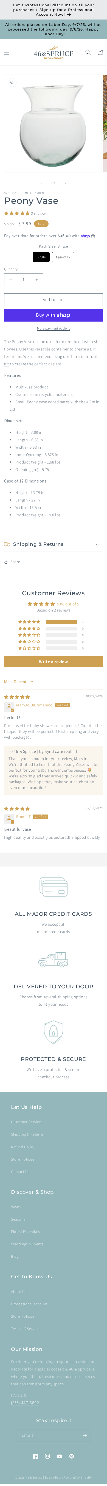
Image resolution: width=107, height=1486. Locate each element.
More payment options (53, 328)
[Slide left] (41, 183)
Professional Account (29, 1303)
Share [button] (15, 561)
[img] (17, 697)
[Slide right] (66, 183)
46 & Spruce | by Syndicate (44, 1477)
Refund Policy (23, 1146)
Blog (15, 1256)
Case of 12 (63, 255)
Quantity (11, 269)
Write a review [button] (53, 662)
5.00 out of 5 (68, 604)
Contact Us (20, 1171)
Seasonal (19, 1219)
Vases (16, 1206)
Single (41, 255)
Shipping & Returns (27, 1134)
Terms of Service (25, 1328)
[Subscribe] (85, 1435)
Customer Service (26, 1121)
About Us (19, 1291)
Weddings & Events (27, 1243)
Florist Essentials (25, 1231)
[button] (7, 52)
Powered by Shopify (78, 1477)
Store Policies (23, 1159)
